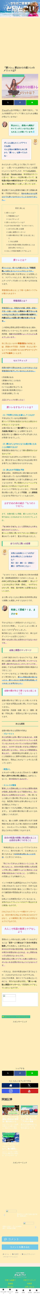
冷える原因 (14, 241)
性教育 (29, 1283)
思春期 (10, 1283)
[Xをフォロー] (29, 1085)
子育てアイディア (29, 1280)
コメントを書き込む (20, 1247)
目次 (17, 208)
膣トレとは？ (11, 213)
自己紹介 (10, 1287)
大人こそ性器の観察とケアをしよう (18, 251)
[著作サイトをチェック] (11, 1085)
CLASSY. (32, 171)
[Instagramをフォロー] (11, 1091)
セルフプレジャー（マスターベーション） (17, 1016)
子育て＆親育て (10, 1280)
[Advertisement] (20, 41)
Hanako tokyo (16, 174)
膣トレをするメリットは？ (15, 222)
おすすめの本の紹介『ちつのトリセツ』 (20, 226)
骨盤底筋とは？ (13, 216)
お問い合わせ (29, 1287)
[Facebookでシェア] (20, 102)
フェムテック (7, 110)
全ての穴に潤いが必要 (16, 229)
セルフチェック (13, 219)
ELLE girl (5, 174)
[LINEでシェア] (32, 102)
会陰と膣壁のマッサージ (16, 232)
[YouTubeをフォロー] (29, 1091)
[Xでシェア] (8, 102)
